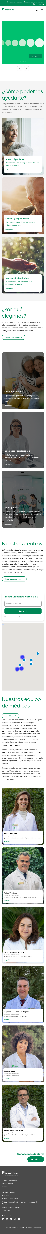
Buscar (21, 611)
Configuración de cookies (11, 1207)
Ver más (34, 56)
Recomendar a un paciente (34, 2)
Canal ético (6, 1210)
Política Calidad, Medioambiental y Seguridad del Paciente (20, 1203)
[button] (31, 660)
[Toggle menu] (42, 10)
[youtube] (19, 1219)
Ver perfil (6, 841)
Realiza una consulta (14, 2)
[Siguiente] (26, 68)
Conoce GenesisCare (12, 337)
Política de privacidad (10, 1199)
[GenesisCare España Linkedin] (3, 1219)
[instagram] (15, 1219)
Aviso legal (5, 1195)
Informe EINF (6, 1187)
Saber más (9, 170)
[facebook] (11, 1219)
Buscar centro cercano (13, 579)
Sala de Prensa (7, 1183)
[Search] (37, 10)
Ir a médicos (9, 716)
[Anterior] (19, 68)
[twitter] (7, 1219)
